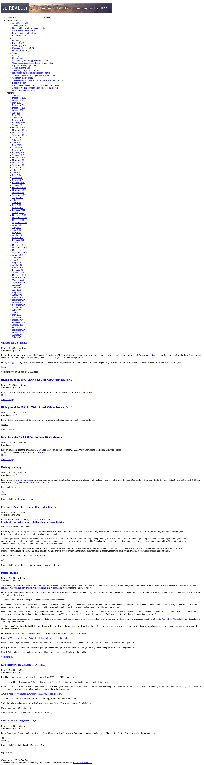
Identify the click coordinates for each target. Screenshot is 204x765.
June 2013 (16, 142)
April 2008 (17, 295)
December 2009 (19, 245)
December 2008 (19, 275)
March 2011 (17, 207)
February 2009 (18, 270)
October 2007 (18, 302)
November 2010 (19, 217)
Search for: (11, 17)
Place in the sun (19, 83)
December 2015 (19, 98)
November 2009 (19, 247)
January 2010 (18, 242)
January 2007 (18, 325)
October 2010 (18, 220)
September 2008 (19, 282)
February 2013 (18, 152)
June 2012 (16, 172)
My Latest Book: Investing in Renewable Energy (28, 506)
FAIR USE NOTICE (82, 762)
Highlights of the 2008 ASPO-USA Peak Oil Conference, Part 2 (37, 379)
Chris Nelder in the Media (23, 30)
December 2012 (19, 157)
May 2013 (16, 145)
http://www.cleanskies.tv (22, 677)
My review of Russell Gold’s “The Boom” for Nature (35, 85)
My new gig (17, 58)
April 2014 (17, 118)
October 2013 (18, 133)
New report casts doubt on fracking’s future (31, 73)
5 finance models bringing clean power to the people (35, 88)
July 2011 (16, 200)
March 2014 (17, 120)
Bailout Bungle (9, 572)
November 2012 (19, 160)
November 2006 (19, 330)
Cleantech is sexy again (22, 78)
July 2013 (16, 140)
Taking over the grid (21, 68)
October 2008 (18, 280)
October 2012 (18, 162)
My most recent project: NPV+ (25, 65)
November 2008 (19, 277)
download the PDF (45, 452)
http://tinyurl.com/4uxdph (169, 619)
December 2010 (19, 215)
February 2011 (18, 210)
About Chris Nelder (21, 23)
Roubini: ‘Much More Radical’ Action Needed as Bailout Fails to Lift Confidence (37, 638)
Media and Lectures (21, 48)
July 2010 (16, 227)
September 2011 (19, 195)
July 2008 (16, 287)
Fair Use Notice (19, 35)
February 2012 (18, 182)
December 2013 (19, 128)
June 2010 (16, 230)
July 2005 (16, 337)
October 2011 (18, 192)
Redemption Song (11, 467)
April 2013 (17, 147)
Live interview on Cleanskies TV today (23, 664)
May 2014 (16, 115)
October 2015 (18, 100)
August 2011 (17, 197)
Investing (16, 45)
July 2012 (16, 170)
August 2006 (18, 335)
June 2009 (16, 260)
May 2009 (16, 262)
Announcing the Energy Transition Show (30, 60)
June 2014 (16, 113)
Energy (15, 43)
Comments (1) (7, 429)
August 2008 (18, 285)
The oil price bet (19, 25)
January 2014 (18, 125)
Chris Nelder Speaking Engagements (28, 28)
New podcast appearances (23, 90)
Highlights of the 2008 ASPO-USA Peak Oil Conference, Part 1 (37, 407)
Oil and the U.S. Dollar (14, 342)
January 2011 (18, 212)
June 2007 (16, 312)
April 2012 (17, 177)
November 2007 (19, 300)
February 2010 (18, 240)
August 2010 (18, 225)
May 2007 (16, 315)
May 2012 (16, 175)
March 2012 (17, 180)
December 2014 (19, 108)
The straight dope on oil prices (25, 70)
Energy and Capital (16, 362)
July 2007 (16, 310)
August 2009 (18, 255)
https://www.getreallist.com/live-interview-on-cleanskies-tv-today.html (31, 588)
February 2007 (18, 322)
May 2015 (16, 103)
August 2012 (18, 167)
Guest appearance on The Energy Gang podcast (33, 63)
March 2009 (17, 267)
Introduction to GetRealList (24, 33)
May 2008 (16, 292)
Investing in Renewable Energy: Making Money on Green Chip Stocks (34, 522)
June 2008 (16, 290)
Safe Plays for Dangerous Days (18, 720)
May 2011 (16, 205)
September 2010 (19, 222)
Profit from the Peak (148, 355)
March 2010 (17, 237)
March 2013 (17, 150)
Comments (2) (7, 399)
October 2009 (18, 250)
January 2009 (18, 272)
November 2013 (19, 130)
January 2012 (18, 185)
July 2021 (16, 95)
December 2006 (19, 327)
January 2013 (18, 155)
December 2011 (19, 187)
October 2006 (18, 332)
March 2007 (17, 320)
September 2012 (19, 165)
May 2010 (16, 232)
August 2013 (18, 138)
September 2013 (19, 135)
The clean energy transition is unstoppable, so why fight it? (38, 80)
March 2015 (17, 105)
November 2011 (19, 190)
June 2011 (16, 202)
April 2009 (17, 265)
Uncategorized (18, 50)
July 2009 (16, 257)
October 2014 (18, 110)
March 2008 (17, 297)
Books (15, 40)
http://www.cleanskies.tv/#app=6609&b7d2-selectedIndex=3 (35, 694)
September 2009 (19, 252)
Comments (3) (7, 459)
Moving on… (18, 55)
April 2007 (17, 317)
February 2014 (18, 123)
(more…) (5, 367)
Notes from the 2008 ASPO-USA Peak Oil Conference (31, 437)
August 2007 (18, 307)
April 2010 (17, 235)
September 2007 (19, 305)
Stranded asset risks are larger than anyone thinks (33, 75)
